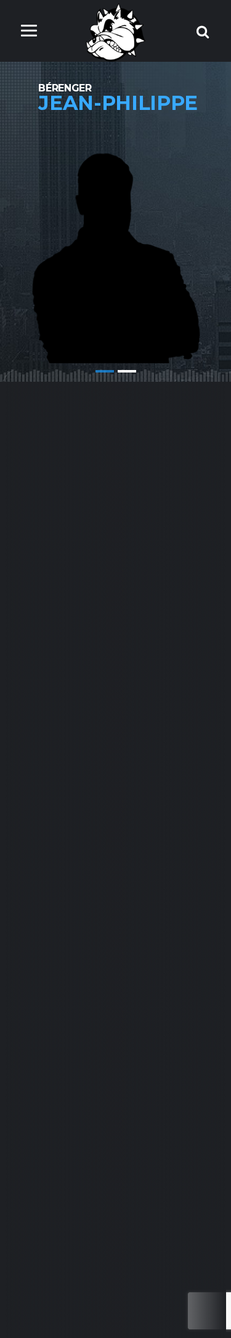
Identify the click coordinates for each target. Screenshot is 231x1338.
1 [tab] (104, 371)
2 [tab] (127, 371)
